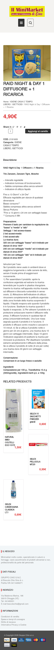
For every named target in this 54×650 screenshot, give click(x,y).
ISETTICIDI (17, 104)
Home (5, 101)
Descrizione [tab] (10, 160)
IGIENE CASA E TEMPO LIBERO (12, 145)
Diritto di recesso (8, 621)
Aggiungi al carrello (38, 131)
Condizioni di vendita (10, 616)
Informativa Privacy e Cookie (13, 624)
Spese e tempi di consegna (13, 619)
